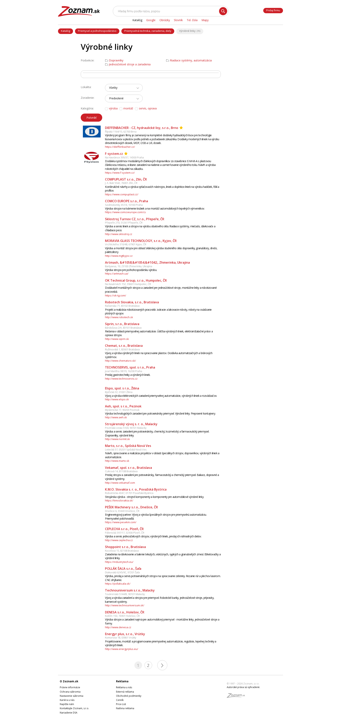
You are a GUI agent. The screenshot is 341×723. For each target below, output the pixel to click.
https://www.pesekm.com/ (120, 522)
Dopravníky (116, 60)
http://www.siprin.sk (117, 339)
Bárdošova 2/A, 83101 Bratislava (123, 327)
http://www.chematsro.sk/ (120, 360)
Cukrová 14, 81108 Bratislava (121, 471)
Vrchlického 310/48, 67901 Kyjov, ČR (125, 244)
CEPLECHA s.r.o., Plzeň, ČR (124, 529)
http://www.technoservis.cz (121, 378)
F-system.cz (114, 153)
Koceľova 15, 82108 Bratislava (122, 550)
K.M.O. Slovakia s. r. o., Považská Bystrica (136, 489)
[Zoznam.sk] (237, 696)
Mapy (205, 20)
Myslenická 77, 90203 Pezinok (122, 410)
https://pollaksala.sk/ (117, 583)
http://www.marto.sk (117, 461)
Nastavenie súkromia (71, 696)
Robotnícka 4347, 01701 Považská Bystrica (129, 493)
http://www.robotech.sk (119, 317)
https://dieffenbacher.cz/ (120, 147)
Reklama (122, 681)
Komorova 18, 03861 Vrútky (120, 637)
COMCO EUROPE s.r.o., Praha (126, 201)
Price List (121, 704)
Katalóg (65, 31)
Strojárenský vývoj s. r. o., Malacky (131, 424)
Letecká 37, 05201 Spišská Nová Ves (125, 449)
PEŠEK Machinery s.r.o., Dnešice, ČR (131, 507)
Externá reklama (125, 691)
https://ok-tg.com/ (115, 295)
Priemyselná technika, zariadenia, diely (147, 31)
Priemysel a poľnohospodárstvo (97, 31)
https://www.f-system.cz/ (120, 172)
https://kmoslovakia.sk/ (119, 500)
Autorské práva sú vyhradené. (243, 687)
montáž (128, 108)
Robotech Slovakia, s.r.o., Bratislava (132, 302)
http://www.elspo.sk (117, 399)
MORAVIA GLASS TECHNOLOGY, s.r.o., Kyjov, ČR (141, 241)
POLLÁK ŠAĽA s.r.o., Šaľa (123, 568)
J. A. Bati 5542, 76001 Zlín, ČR (121, 183)
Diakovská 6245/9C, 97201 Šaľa (122, 572)
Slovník (178, 20)
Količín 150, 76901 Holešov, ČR (122, 616)
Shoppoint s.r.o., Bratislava (125, 547)
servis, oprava (148, 108)
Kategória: (87, 108)
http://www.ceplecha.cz (119, 540)
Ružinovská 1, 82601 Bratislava (122, 349)
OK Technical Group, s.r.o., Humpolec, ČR (136, 280)
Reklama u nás (124, 687)
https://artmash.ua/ (116, 273)
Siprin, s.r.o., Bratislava (122, 324)
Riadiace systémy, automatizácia (191, 60)
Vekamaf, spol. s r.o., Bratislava (128, 467)
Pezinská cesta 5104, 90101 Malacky (125, 428)
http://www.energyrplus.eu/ (121, 649)
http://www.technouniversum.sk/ (124, 605)
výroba (113, 108)
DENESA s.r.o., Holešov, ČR (124, 612)
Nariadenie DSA (68, 712)
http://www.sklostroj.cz (118, 234)
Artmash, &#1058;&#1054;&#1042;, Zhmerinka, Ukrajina (147, 262)
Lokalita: (86, 87)
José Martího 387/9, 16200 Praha (123, 371)
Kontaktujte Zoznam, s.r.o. (74, 708)
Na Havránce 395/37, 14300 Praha (124, 157)
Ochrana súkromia (70, 691)
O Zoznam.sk (69, 681)
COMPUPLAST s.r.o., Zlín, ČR (126, 179)
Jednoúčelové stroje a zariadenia (130, 64)
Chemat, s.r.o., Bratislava (124, 345)
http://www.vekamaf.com (120, 482)
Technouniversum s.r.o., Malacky (130, 590)
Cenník (120, 700)
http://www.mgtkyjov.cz (119, 256)
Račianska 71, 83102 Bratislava (122, 305)
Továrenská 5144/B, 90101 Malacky (125, 594)
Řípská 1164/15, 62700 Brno (121, 131)
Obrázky (164, 20)
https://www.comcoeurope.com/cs (125, 212)
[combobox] (124, 88)
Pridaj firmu (273, 10)
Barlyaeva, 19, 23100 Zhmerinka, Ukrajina (128, 266)
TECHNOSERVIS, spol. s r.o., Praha (130, 367)
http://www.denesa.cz (118, 627)
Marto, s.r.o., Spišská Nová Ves (128, 446)
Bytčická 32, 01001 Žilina (118, 392)
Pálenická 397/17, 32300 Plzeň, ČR (124, 532)
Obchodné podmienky (128, 696)
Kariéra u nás (67, 700)
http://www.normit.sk (117, 439)
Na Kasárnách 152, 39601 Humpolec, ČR (128, 284)
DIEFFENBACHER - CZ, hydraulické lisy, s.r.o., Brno (141, 128)
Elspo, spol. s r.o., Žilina (122, 388)
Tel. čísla (192, 20)
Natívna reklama (125, 708)
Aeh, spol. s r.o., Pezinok (123, 406)
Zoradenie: (87, 98)
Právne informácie (70, 687)
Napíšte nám (67, 704)
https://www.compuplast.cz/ (121, 194)
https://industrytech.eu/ (119, 562)
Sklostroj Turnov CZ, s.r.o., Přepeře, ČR (134, 219)
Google (151, 20)
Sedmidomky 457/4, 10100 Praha (124, 205)
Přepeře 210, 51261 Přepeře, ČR (123, 222)
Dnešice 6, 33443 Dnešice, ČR (122, 511)
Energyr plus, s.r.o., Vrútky (125, 634)
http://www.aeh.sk (116, 417)
